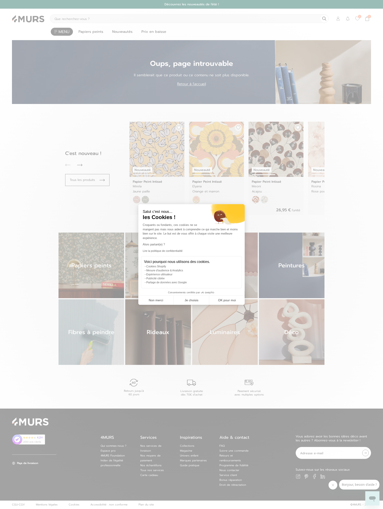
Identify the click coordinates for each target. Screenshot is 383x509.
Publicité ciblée (155, 278)
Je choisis (191, 300)
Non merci (156, 300)
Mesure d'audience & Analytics (164, 270)
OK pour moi (227, 300)
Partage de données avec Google (166, 282)
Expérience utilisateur (159, 274)
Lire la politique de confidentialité (163, 251)
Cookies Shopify (156, 266)
